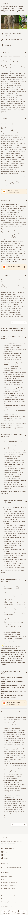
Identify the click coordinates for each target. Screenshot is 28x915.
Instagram (6, 852)
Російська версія (6, 876)
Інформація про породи (8, 888)
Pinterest (6, 855)
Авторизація (5, 893)
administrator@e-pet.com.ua (12, 867)
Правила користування (8, 899)
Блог (2, 879)
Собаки (5, 3)
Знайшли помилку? (18, 323)
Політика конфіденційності (9, 896)
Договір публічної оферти (9, 902)
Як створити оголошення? (9, 882)
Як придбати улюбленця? (9, 885)
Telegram (6, 858)
